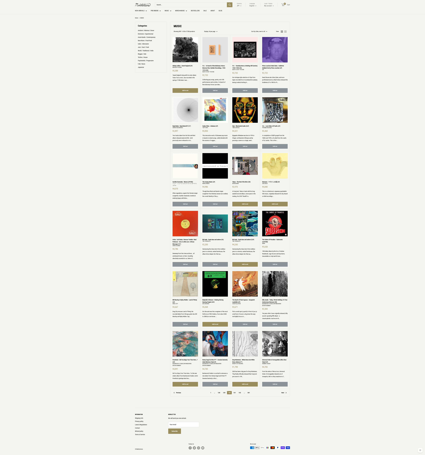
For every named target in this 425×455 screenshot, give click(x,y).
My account (268, 6)
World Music (206, 183)
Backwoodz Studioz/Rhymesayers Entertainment (271, 304)
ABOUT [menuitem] (213, 11)
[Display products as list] (286, 32)
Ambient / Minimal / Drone (146, 30)
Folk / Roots (141, 64)
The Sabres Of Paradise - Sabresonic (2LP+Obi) (272, 241)
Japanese (141, 67)
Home (136, 18)
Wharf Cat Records (237, 363)
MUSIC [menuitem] (167, 11)
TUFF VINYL (205, 127)
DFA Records (205, 303)
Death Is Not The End (208, 72)
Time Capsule (236, 127)
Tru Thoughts (206, 241)
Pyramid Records (267, 127)
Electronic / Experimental (145, 34)
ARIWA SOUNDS (176, 245)
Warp (263, 243)
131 (234, 393)
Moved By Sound (177, 67)
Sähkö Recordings (178, 127)
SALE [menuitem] (205, 11)
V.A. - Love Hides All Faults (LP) (271, 126)
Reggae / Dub (142, 54)
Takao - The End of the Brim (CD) (241, 182)
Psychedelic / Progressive (146, 60)
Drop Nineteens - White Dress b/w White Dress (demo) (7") (243, 361)
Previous (178, 393)
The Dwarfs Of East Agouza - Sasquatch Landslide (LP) (243, 301)
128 (219, 393)
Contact (137, 428)
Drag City (175, 303)
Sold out (215, 90)
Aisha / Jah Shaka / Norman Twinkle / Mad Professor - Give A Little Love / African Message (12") (184, 242)
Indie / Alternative (143, 44)
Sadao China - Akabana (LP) (210, 126)
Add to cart (185, 90)
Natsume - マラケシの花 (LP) (271, 182)
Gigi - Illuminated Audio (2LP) (240, 126)
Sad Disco (265, 183)
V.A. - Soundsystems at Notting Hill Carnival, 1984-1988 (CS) (245, 67)
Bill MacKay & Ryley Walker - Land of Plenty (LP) (185, 301)
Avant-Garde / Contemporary (146, 37)
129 (224, 393)
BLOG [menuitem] (220, 11)
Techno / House (143, 57)
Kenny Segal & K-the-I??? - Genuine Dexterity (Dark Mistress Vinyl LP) (215, 361)
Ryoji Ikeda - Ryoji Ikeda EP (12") (182, 126)
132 (240, 393)
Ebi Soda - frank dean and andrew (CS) (213, 239)
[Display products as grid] (282, 32)
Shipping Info (139, 418)
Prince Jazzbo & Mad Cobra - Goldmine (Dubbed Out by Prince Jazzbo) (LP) (273, 67)
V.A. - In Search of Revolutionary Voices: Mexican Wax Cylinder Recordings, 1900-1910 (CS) (214, 68)
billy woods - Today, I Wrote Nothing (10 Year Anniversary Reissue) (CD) (274, 301)
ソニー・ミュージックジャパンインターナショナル (185, 184)
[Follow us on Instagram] (198, 447)
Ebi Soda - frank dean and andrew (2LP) (243, 239)
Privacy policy (139, 421)
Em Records (235, 183)
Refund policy (139, 431)
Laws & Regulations (141, 425)
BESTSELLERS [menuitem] (195, 11)
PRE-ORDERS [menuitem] (154, 11)
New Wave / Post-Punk (145, 40)
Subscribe (175, 431)
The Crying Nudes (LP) (208, 182)
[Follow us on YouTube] (202, 447)
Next (282, 393)
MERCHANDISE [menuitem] (180, 11)
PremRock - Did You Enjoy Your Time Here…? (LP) (185, 361)
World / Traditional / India (145, 51)
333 (263, 69)
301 (249, 393)
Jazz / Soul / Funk (143, 47)
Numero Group (266, 363)
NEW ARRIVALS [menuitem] (139, 11)
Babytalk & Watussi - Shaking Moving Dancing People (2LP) (212, 301)
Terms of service (140, 434)
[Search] (229, 4)
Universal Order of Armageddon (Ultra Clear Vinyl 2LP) (274, 361)
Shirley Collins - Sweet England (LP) (182, 66)
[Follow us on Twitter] (194, 447)
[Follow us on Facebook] (190, 447)
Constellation (236, 303)
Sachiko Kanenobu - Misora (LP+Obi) (183, 182)
